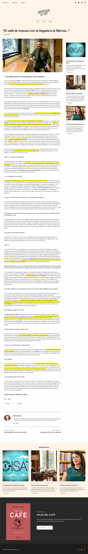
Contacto (23, 2)
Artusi (9, 399)
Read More (70, 72)
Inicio (37, 21)
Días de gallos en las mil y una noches (15, 432)
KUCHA (18, 549)
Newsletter (14, 2)
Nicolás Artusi (5, 2)
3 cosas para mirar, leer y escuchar (50, 432)
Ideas (50, 21)
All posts (16, 423)
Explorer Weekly (70, 91)
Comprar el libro (42, 527)
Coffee (44, 21)
